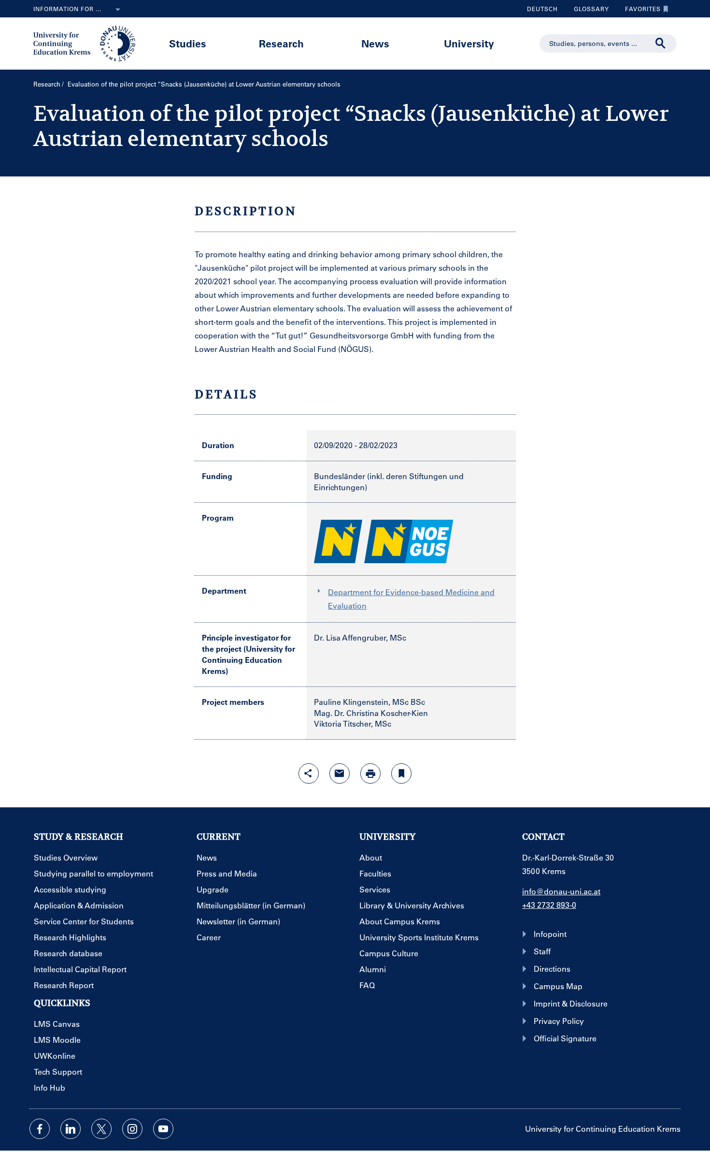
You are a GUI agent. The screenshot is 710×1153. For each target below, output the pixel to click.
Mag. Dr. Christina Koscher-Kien (371, 713)
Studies (187, 43)
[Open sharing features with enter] (308, 773)
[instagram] (132, 1129)
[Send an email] (339, 773)
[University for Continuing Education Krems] (85, 42)
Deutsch (542, 9)
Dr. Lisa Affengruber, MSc (360, 637)
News (375, 43)
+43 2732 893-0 (549, 905)
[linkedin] (70, 1129)
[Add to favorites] (401, 773)
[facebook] (39, 1129)
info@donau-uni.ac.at (561, 891)
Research (281, 43)
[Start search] (660, 43)
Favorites (639, 11)
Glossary (588, 11)
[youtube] (163, 1129)
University (469, 43)
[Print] (370, 773)
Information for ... (67, 9)
